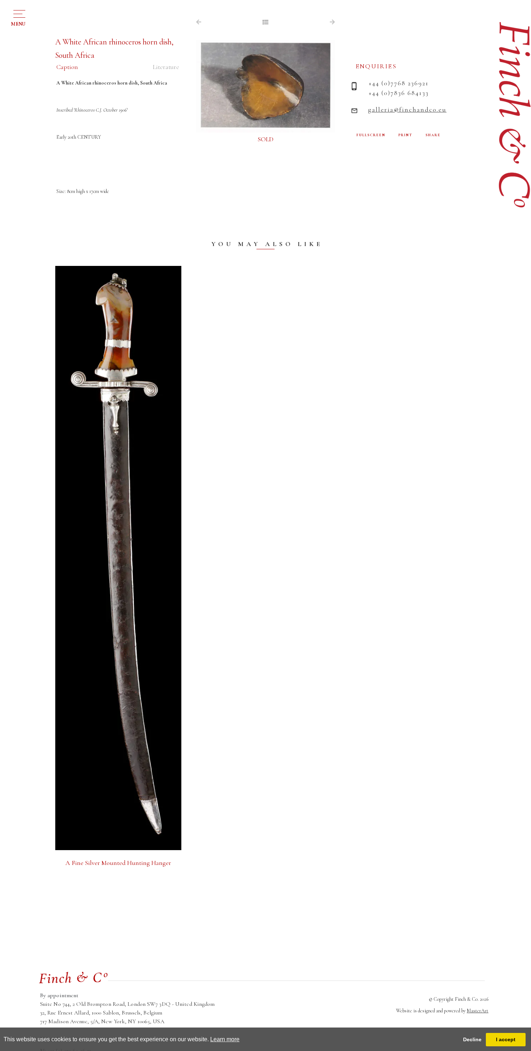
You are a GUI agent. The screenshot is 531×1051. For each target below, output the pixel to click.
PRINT (405, 135)
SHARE (433, 135)
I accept (505, 1039)
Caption (67, 67)
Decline (472, 1039)
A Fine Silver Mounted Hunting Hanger (118, 863)
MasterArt (477, 1011)
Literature (166, 67)
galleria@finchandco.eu (407, 109)
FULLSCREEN (371, 135)
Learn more (224, 1039)
